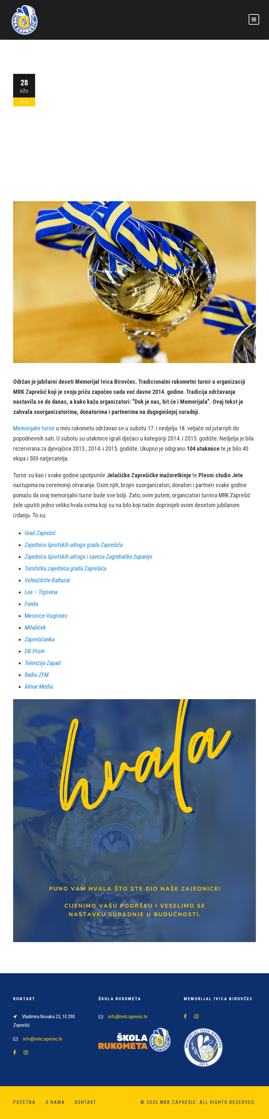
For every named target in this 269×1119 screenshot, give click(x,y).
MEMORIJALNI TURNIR (137, 148)
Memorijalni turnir (34, 428)
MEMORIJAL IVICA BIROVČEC (83, 148)
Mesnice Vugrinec (46, 615)
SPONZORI (195, 148)
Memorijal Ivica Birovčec (127, 139)
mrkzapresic (67, 139)
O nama (55, 1102)
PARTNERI (171, 148)
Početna (167, 139)
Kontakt (85, 1102)
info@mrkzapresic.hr (42, 1039)
